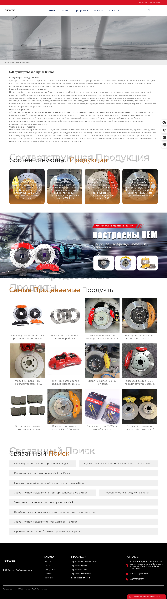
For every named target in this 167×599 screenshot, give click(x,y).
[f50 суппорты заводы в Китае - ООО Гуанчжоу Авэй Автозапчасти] (11, 10)
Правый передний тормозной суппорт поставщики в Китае (49, 483)
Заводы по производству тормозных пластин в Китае (45, 521)
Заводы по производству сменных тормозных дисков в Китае (50, 492)
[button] (153, 186)
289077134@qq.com (151, 2)
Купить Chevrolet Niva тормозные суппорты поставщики (117, 463)
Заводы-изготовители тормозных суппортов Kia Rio (45, 502)
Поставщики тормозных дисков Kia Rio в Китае (42, 473)
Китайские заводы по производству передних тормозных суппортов (55, 512)
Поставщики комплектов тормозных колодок (41, 463)
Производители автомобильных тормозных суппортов (47, 531)
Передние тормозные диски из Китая (126, 492)
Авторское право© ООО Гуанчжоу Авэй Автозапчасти (25, 589)
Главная (6, 62)
